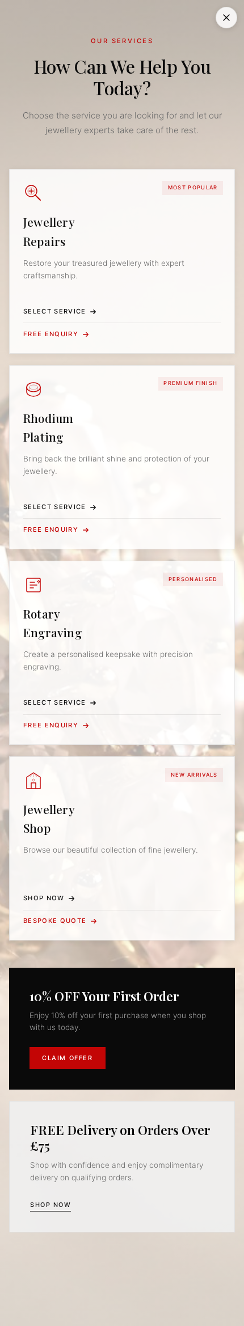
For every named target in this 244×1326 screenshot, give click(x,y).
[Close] (226, 17)
